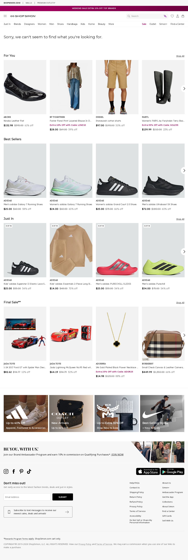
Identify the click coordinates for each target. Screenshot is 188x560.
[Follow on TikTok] (29, 473)
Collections (167, 501)
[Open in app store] (148, 474)
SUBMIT (63, 497)
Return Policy (136, 497)
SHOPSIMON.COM (12, 2)
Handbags (72, 24)
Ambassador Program (172, 492)
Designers (29, 24)
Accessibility (135, 516)
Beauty (101, 24)
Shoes (60, 24)
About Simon (168, 506)
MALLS (29, 2)
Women (42, 24)
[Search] (147, 16)
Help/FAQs (135, 483)
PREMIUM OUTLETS (46, 2)
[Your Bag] (182, 16)
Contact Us (135, 487)
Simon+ (163, 24)
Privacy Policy (136, 506)
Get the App (167, 497)
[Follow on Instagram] (6, 473)
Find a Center (177, 24)
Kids (83, 24)
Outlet (153, 24)
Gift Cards (167, 516)
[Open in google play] (172, 474)
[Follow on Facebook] (14, 473)
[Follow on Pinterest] (21, 473)
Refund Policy (136, 501)
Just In (7, 24)
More (111, 24)
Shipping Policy (137, 492)
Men (51, 24)
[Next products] (184, 88)
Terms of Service (138, 511)
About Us (166, 483)
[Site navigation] (5, 17)
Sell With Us (167, 520)
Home (91, 24)
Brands (17, 24)
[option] (25, 93)
